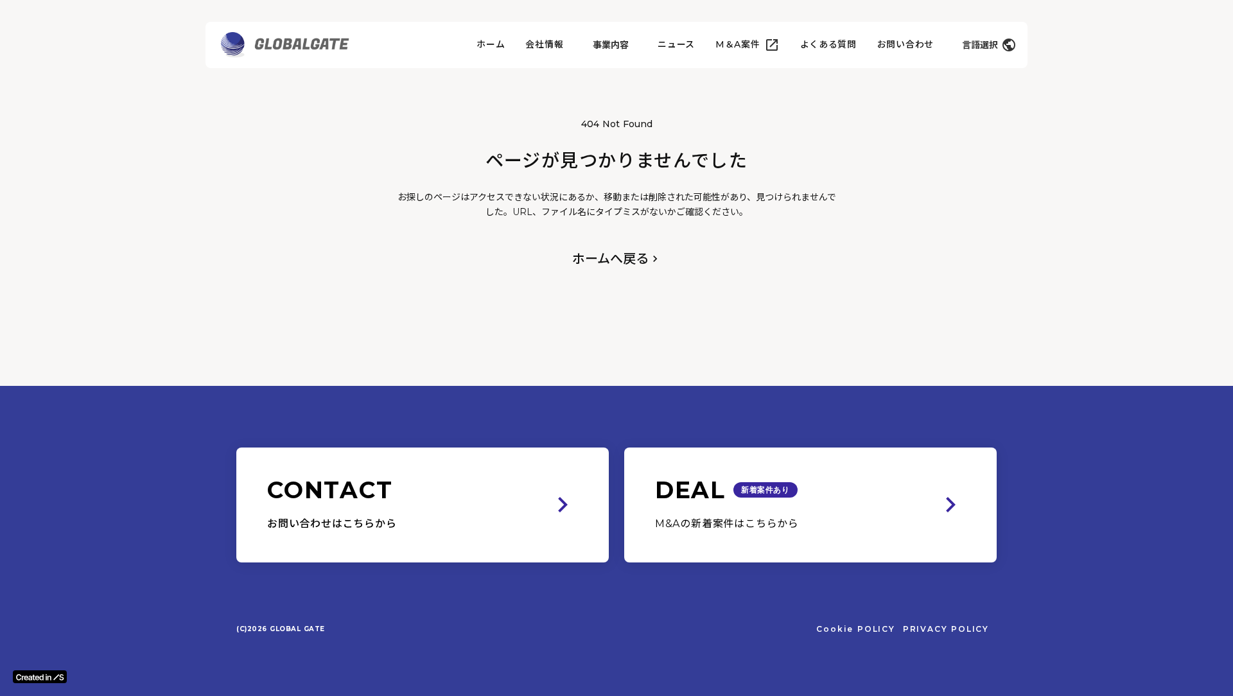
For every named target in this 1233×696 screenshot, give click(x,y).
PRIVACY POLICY (946, 629)
